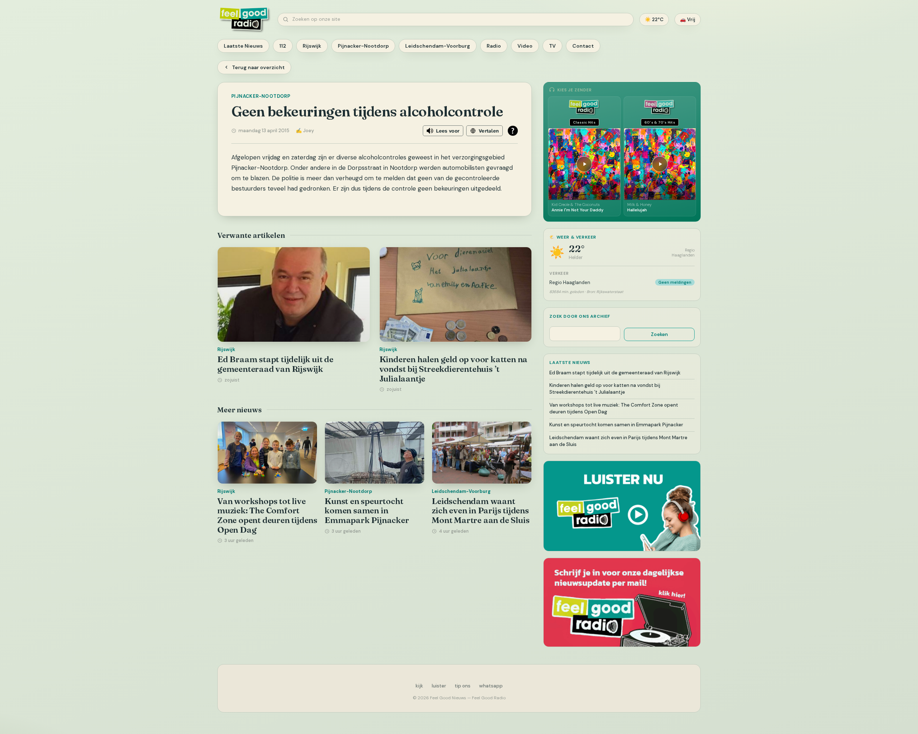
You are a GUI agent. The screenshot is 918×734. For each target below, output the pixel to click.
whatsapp (491, 686)
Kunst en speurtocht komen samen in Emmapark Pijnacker (367, 510)
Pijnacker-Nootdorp (363, 46)
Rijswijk (312, 46)
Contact (583, 46)
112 (282, 46)
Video (525, 46)
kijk (419, 686)
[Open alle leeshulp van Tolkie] (513, 131)
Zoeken (659, 334)
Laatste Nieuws (243, 46)
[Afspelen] (584, 164)
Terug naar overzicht (258, 67)
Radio (494, 46)
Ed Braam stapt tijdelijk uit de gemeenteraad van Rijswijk (275, 364)
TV (552, 46)
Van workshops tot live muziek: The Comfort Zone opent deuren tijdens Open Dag (267, 515)
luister (439, 686)
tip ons (462, 686)
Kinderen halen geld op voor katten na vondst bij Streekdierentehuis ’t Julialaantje (453, 368)
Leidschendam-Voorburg (437, 46)
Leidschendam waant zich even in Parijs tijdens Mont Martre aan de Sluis (480, 510)
